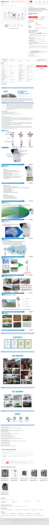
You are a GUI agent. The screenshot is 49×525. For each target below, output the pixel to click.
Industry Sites (29, 519)
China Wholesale (21, 519)
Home (1, 5)
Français (14, 520)
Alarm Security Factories (21, 513)
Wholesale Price (25, 519)
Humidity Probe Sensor (26, 509)
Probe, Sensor (15, 5)
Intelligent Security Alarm (14, 515)
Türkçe (39, 520)
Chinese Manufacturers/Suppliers (15, 519)
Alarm (2, 509)
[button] (32, 61)
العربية (28, 520)
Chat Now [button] (44, 17)
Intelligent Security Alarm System (30, 515)
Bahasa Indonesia (46, 520)
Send (7, 462)
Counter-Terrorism (15, 501)
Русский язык (17, 520)
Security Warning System (21, 515)
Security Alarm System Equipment (5, 515)
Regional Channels (33, 519)
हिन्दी (34, 520)
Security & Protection (5, 5)
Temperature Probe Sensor (34, 509)
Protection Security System (37, 513)
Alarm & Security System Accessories (8, 509)
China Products (9, 519)
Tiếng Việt (42, 520)
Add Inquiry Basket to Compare (14, 28)
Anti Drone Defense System (4, 501)
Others (13, 502)
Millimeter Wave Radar (3, 502)
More (1, 516)
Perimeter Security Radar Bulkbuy (39, 515)
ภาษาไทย (37, 520)
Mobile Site (41, 519)
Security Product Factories (4, 513)
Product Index (37, 519)
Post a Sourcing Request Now (23, 462)
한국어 (30, 520)
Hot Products (5, 519)
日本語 (33, 520)
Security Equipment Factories (12, 513)
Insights (44, 519)
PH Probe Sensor (41, 509)
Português (12, 520)
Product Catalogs (11, 499)
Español (9, 520)
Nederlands (26, 520)
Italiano (20, 520)
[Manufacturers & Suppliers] (5, 1)
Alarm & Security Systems (10, 5)
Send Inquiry (33, 17)
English (6, 520)
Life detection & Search (27, 501)
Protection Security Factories (28, 513)
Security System (38, 501)
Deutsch (23, 520)
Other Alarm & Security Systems (18, 509)
